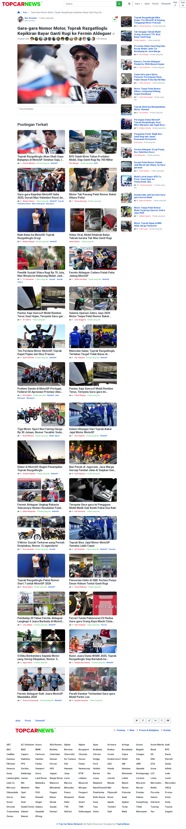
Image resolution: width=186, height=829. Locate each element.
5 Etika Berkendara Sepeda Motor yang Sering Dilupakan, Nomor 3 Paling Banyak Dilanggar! (38, 659)
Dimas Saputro (140, 40)
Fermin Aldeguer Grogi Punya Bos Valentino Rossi (149, 150)
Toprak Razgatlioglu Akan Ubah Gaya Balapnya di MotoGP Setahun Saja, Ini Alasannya (40, 160)
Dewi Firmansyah (146, 97)
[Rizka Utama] (58, 39)
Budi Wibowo (28, 436)
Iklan (132, 730)
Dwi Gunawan (144, 67)
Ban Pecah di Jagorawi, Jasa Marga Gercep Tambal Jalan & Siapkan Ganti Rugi (92, 470)
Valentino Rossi (24, 204)
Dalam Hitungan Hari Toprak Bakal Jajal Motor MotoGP (90, 430)
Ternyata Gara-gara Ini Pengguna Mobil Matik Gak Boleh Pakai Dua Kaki (92, 506)
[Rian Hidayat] (67, 39)
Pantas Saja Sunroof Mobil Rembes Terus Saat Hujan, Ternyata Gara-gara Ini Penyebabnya (41, 316)
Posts (28, 720)
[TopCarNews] (18, 12)
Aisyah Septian (29, 474)
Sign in (175, 3)
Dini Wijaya (74, 163)
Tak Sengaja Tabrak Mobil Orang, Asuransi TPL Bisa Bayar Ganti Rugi (147, 34)
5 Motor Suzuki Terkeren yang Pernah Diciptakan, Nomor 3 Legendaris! (40, 544)
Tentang (120, 730)
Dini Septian (79, 436)
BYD (96, 163)
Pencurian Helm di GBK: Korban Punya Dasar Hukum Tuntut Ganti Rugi (92, 582)
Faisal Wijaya (80, 395)
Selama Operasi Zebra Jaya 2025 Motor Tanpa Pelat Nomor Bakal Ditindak (89, 316)
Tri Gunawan (28, 279)
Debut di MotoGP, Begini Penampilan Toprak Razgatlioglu (39, 468)
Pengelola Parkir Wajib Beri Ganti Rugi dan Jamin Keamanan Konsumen (148, 136)
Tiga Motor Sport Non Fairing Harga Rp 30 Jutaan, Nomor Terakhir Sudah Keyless (40, 432)
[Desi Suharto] (93, 39)
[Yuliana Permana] (45, 39)
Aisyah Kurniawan (82, 663)
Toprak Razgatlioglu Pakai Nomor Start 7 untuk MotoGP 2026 (38, 582)
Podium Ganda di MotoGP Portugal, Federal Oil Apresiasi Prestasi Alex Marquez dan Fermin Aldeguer (39, 392)
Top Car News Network (71, 824)
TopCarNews (122, 824)
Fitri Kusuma (80, 511)
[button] (138, 4)
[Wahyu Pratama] (80, 39)
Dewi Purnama (145, 83)
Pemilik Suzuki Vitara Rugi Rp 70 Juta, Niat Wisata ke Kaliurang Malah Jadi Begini (41, 276)
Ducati (61, 201)
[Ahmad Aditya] (63, 39)
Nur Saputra (79, 358)
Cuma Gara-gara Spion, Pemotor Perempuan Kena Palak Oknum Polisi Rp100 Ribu (149, 77)
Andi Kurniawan (146, 185)
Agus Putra (28, 663)
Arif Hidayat (144, 54)
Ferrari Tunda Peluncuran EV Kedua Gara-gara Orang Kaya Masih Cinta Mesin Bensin (91, 621)
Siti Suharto (144, 113)
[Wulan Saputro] (41, 39)
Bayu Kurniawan (145, 201)
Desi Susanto (28, 549)
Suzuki (52, 279)
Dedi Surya (143, 229)
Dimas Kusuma (145, 26)
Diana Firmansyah (31, 700)
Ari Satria (27, 320)
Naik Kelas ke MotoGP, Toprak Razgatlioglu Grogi (35, 236)
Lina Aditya (28, 625)
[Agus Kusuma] (50, 39)
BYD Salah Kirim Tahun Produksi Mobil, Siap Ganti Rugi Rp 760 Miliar (91, 158)
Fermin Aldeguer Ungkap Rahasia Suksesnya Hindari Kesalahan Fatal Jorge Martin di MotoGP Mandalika (39, 508)
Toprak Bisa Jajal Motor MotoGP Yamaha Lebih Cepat (89, 544)
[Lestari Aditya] (54, 39)
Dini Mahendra (140, 155)
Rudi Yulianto (28, 358)
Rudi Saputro (144, 171)
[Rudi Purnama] (76, 39)
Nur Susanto (31, 18)
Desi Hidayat (80, 625)
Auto (18, 720)
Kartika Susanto (81, 700)
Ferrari (104, 625)
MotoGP (54, 163)
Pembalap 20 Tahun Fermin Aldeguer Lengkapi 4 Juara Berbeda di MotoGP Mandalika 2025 (40, 621)
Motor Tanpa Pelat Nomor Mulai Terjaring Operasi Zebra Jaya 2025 (149, 210)
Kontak (167, 730)
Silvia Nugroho (29, 511)
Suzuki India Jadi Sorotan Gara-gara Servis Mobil (150, 196)
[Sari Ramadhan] (85, 39)
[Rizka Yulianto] (89, 39)
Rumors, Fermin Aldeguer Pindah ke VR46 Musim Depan (149, 62)
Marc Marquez (38, 204)
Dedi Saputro (80, 474)
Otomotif (40, 720)
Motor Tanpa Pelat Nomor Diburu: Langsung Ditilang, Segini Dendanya (147, 91)
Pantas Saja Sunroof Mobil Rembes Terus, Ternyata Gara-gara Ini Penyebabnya (91, 392)
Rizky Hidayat (29, 242)
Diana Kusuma (80, 201)
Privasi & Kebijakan (149, 730)
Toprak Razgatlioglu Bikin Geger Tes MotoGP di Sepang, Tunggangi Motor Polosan (149, 20)
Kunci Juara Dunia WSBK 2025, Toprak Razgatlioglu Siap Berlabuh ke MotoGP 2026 (92, 659)
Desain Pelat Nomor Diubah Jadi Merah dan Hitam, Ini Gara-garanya (150, 165)
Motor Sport (54, 436)
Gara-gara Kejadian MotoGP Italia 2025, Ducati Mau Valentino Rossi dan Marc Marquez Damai (40, 197)
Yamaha (111, 549)
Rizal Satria (28, 587)
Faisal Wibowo (80, 587)
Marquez (50, 204)
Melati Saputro (145, 216)
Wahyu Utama (29, 201)
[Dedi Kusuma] (32, 39)
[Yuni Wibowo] (37, 39)
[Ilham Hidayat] (71, 39)
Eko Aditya (27, 395)
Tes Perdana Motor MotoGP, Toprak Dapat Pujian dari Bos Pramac (39, 352)
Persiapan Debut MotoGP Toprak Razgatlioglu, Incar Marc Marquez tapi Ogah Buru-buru (149, 123)
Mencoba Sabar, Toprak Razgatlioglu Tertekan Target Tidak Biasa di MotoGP (92, 354)
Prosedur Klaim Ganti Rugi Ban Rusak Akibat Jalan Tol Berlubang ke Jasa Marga (149, 49)
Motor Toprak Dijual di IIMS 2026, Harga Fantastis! (148, 224)
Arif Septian (79, 549)
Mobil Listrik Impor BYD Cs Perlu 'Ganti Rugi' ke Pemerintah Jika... (147, 179)
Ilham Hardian (80, 279)
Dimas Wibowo (29, 163)
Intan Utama (74, 242)
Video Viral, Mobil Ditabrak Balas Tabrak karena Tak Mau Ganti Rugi (90, 236)
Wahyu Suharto (145, 128)
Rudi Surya (138, 142)
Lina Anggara (80, 320)
